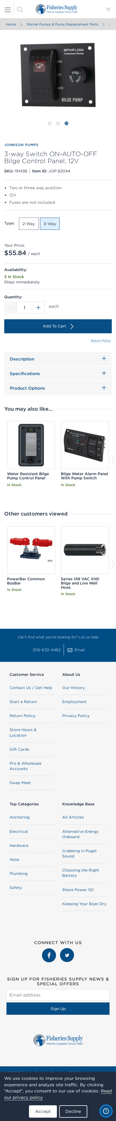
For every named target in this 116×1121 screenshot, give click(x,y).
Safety (16, 887)
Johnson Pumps (21, 145)
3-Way (50, 223)
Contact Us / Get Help (31, 687)
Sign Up (58, 1008)
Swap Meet (20, 782)
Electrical (19, 831)
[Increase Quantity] (38, 307)
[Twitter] (67, 950)
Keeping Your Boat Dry (84, 903)
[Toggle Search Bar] (20, 9)
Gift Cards (19, 749)
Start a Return (23, 701)
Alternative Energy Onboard (80, 834)
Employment (74, 701)
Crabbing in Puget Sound (79, 853)
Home (11, 24)
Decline (73, 1111)
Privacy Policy (76, 715)
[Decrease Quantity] (10, 307)
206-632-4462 (47, 649)
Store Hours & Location (23, 732)
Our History (73, 687)
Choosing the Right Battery (80, 873)
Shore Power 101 (78, 889)
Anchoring (20, 817)
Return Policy (101, 341)
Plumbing (19, 873)
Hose (14, 859)
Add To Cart (54, 326)
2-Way (29, 223)
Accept (43, 1111)
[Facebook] (50, 950)
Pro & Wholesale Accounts (25, 766)
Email (80, 649)
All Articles (73, 817)
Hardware (19, 845)
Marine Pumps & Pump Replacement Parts (62, 24)
